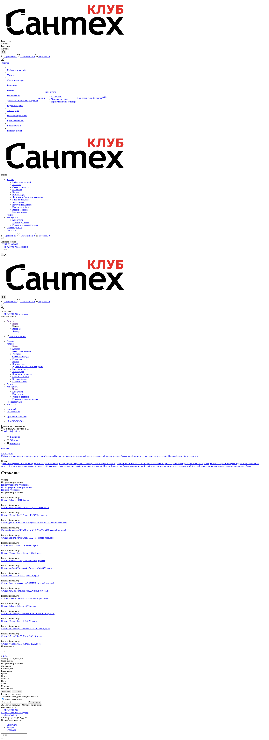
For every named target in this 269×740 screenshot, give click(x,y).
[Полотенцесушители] (22, 113)
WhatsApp (15, 443)
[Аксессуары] (22, 108)
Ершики (71, 463)
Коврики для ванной (93, 466)
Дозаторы (62, 463)
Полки (96, 463)
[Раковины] (22, 83)
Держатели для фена (36, 466)
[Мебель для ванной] (22, 67)
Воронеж (16, 329)
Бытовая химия (19, 212)
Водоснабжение (20, 210)
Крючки (79, 463)
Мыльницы (88, 463)
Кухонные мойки (20, 207)
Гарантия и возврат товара (25, 225)
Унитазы (16, 184)
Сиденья (228, 466)
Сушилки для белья (242, 466)
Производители (14, 227)
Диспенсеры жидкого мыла (211, 466)
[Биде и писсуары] (22, 103)
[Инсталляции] (22, 93)
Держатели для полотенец (45, 463)
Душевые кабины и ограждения (27, 197)
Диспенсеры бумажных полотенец (126, 466)
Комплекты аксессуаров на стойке (145, 463)
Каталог (10, 179)
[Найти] (2, 738)
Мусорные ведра (178, 463)
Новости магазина (13, 699)
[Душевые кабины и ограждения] (22, 98)
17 (7, 656)
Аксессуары (18, 202)
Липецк (16, 331)
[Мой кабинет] (2, 60)
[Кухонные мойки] (22, 118)
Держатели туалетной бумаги (223, 463)
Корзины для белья (18, 466)
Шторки (106, 466)
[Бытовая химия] (22, 128)
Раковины (17, 189)
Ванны (15, 192)
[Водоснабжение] (22, 123)
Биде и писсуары (20, 199)
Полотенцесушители (22, 205)
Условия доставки (20, 222)
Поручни (104, 463)
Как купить (12, 217)
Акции (10, 215)
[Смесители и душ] (22, 78)
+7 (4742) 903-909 (9, 244)
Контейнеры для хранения (156, 466)
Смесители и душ (20, 187)
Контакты (11, 230)
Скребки (79, 466)
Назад (15, 324)
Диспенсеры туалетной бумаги (183, 466)
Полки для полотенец (118, 463)
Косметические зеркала (197, 463)
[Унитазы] (22, 72)
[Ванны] (22, 88)
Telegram (14, 440)
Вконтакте (15, 437)
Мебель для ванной (21, 182)
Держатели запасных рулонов (60, 466)
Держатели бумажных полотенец (17, 463)
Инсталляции (18, 194)
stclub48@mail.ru (12, 431)
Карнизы (166, 463)
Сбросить (17, 691)
